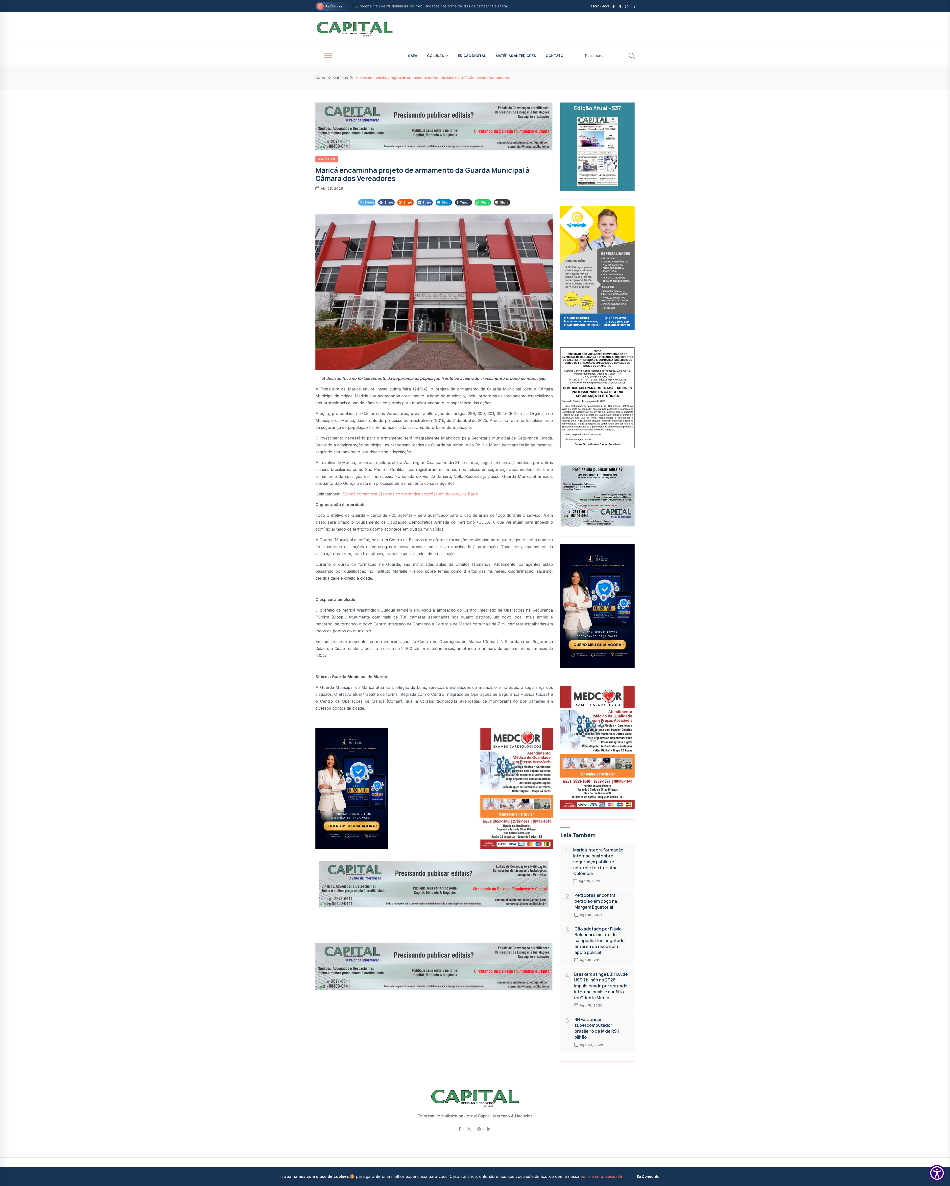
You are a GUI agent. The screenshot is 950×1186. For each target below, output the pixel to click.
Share (388, 202)
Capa (320, 77)
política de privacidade (601, 1176)
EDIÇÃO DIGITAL (472, 55)
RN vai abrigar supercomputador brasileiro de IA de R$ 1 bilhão (596, 1028)
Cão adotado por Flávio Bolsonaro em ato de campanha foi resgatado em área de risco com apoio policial (599, 940)
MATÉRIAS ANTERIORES (516, 55)
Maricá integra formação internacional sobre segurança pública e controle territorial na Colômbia (598, 861)
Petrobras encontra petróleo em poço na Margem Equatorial (595, 901)
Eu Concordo (648, 1176)
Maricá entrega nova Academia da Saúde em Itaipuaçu (396, 6)
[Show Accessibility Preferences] (937, 1173)
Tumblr (465, 202)
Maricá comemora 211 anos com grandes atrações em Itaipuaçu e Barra (410, 493)
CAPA (412, 55)
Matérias (340, 77)
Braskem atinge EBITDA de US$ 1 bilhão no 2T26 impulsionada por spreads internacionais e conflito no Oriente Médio (601, 986)
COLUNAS (435, 55)
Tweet (369, 202)
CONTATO (554, 55)
